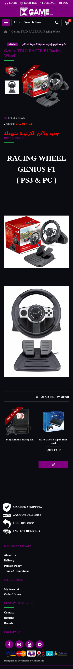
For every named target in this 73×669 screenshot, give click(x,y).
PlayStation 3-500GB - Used (52, 441)
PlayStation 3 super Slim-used (18, 441)
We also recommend (52, 398)
